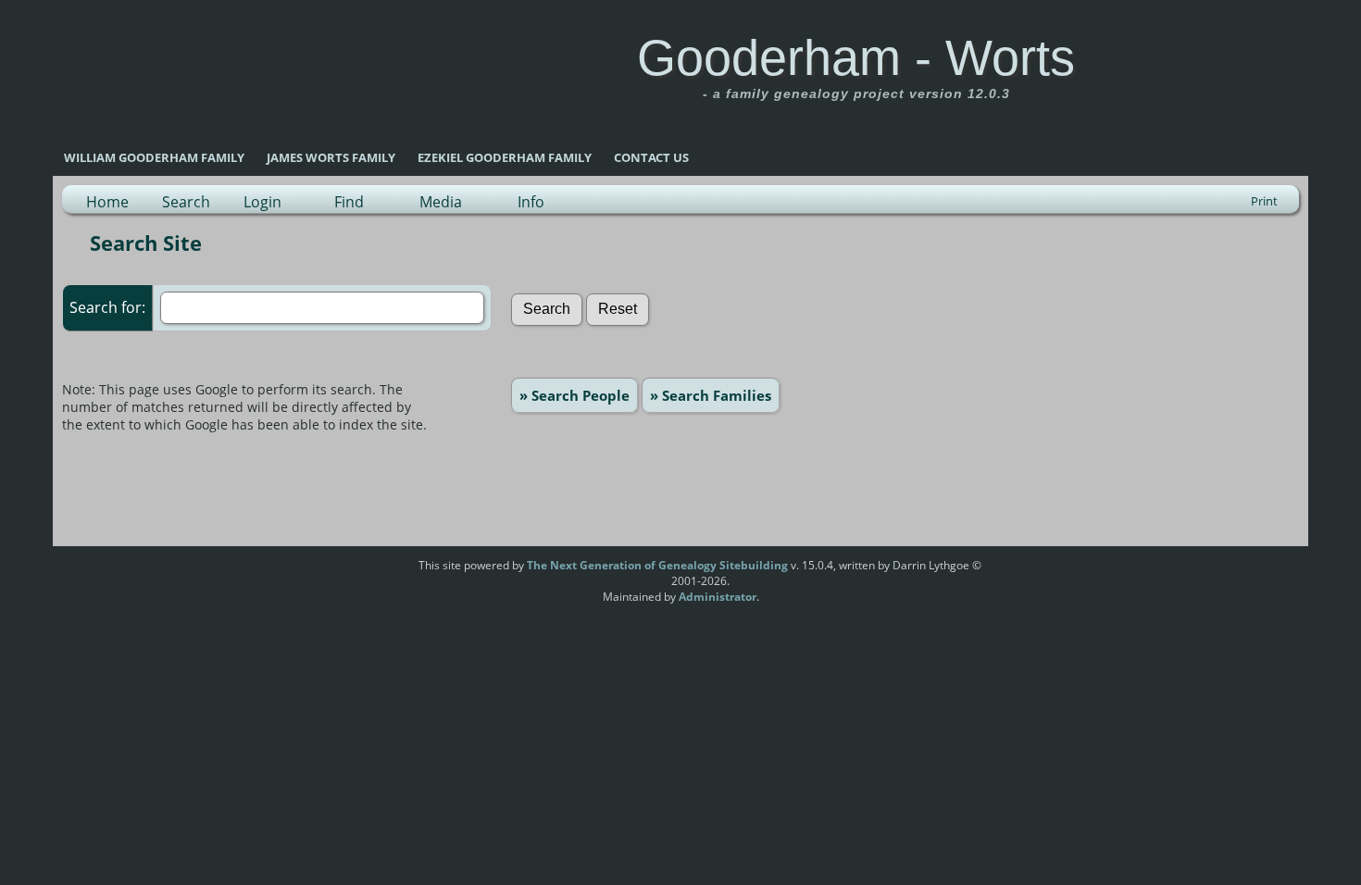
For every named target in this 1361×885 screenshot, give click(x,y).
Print (1264, 201)
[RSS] (383, 572)
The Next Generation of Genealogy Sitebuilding (657, 565)
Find (349, 202)
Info (531, 202)
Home (107, 202)
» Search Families (710, 395)
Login (262, 202)
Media (440, 202)
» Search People (574, 395)
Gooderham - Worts (856, 57)
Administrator (717, 597)
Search (186, 202)
